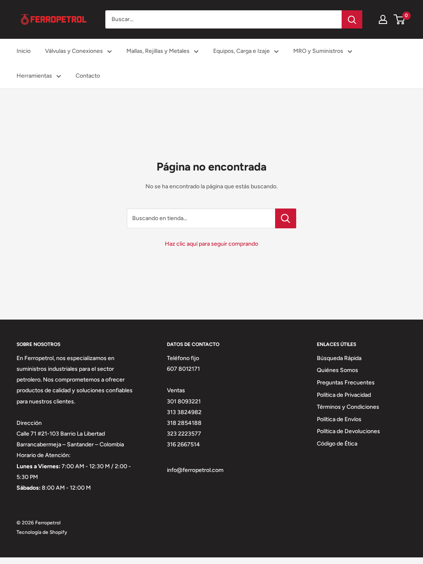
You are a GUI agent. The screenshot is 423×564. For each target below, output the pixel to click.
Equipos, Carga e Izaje (241, 51)
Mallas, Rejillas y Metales (158, 51)
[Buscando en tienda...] (285, 218)
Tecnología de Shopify (42, 532)
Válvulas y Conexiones (74, 51)
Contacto (88, 75)
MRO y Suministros (318, 51)
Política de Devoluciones (348, 431)
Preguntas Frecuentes (346, 382)
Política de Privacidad (344, 394)
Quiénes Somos (337, 370)
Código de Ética (337, 443)
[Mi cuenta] (383, 19)
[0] (399, 19)
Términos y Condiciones (348, 406)
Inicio (24, 51)
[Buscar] (352, 19)
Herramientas (34, 75)
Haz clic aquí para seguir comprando (211, 243)
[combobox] (223, 19)
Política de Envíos (339, 419)
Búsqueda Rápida (339, 358)
